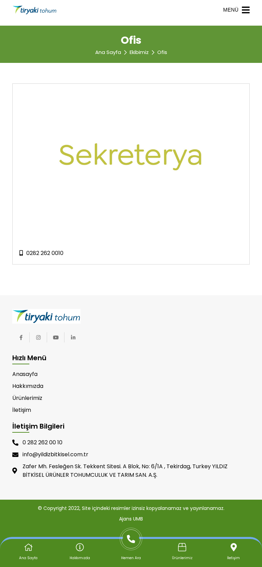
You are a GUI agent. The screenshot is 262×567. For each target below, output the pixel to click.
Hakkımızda (27, 386)
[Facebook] (21, 337)
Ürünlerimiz (27, 398)
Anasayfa (25, 374)
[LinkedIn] (73, 337)
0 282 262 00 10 (42, 442)
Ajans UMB (131, 518)
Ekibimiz (139, 52)
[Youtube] (55, 337)
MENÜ (230, 10)
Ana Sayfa (108, 52)
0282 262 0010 (44, 253)
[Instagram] (38, 337)
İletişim (21, 410)
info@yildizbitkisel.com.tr (55, 454)
